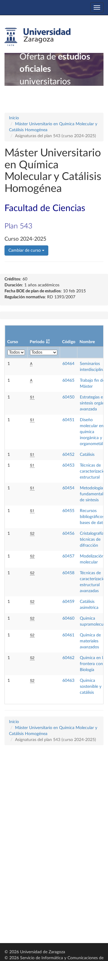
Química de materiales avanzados (90, 641)
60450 (68, 397)
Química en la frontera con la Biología (93, 664)
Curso (12, 342)
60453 (68, 465)
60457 (68, 556)
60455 (68, 511)
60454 (68, 488)
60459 (68, 602)
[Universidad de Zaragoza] (37, 37)
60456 (68, 533)
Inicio (14, 118)
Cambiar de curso (25, 250)
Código (68, 342)
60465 (68, 380)
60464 (68, 364)
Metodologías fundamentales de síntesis (93, 494)
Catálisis (87, 455)
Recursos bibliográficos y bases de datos (93, 517)
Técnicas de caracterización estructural (93, 471)
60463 (68, 681)
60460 (68, 618)
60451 (68, 420)
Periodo (37, 342)
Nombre (87, 342)
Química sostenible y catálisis (90, 687)
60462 (68, 658)
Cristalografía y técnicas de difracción (93, 539)
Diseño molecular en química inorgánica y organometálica (94, 432)
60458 (68, 573)
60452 (68, 455)
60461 (68, 635)
